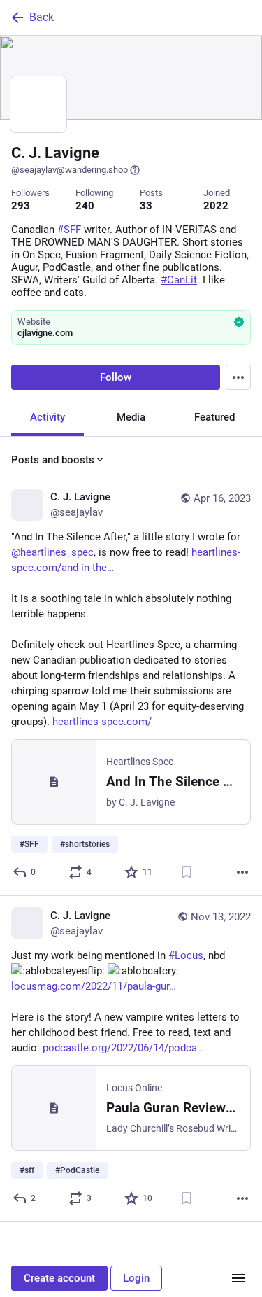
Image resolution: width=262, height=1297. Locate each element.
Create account (59, 1278)
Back (41, 17)
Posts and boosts (52, 460)
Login (136, 1278)
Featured (214, 417)
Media (131, 417)
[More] (242, 872)
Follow (115, 377)
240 (84, 205)
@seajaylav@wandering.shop (69, 169)
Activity (47, 417)
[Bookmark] (186, 872)
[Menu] (238, 377)
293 (20, 205)
